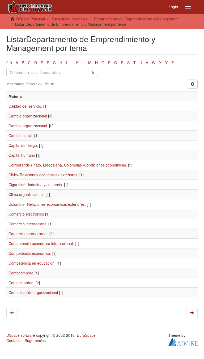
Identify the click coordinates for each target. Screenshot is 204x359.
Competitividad (20, 272)
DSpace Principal (30, 18)
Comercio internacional (27, 223)
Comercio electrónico (26, 214)
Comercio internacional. (28, 233)
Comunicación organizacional (33, 292)
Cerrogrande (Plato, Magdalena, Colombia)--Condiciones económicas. (67, 165)
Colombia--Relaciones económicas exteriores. (47, 204)
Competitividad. (21, 282)
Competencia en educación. (32, 263)
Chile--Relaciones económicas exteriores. (43, 174)
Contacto (14, 340)
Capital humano (21, 155)
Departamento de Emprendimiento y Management (136, 18)
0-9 (9, 62)
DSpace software (20, 335)
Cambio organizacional (27, 116)
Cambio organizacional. (28, 125)
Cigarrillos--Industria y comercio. (35, 184)
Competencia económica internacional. (41, 243)
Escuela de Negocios (69, 18)
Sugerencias (35, 340)
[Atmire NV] (183, 341)
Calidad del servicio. (25, 106)
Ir (93, 72)
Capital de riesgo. (23, 145)
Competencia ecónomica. (29, 253)
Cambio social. (20, 135)
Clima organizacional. (26, 194)
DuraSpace (86, 335)
